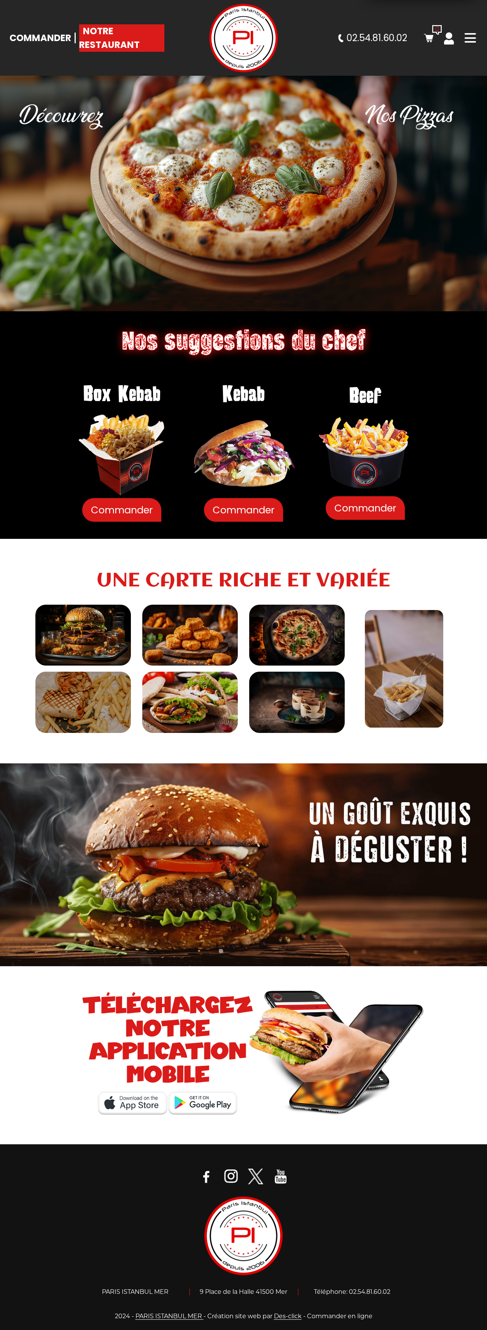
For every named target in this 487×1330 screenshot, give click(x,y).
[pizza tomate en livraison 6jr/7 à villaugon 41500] (297, 635)
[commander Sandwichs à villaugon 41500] (190, 702)
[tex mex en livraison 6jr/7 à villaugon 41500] (404, 669)
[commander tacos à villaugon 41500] (83, 702)
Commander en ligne (339, 1316)
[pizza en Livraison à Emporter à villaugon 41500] (243, 1235)
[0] (428, 38)
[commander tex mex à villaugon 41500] (190, 635)
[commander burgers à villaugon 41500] (83, 635)
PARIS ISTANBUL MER (169, 1316)
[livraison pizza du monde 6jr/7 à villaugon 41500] (243, 38)
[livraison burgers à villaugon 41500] (243, 864)
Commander (40, 38)
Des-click (288, 1316)
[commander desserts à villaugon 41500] (297, 702)
